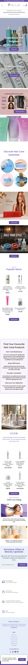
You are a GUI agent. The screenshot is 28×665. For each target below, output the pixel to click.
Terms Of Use (14, 639)
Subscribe (22, 564)
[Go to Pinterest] (18, 652)
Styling (7, 180)
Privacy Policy (14, 637)
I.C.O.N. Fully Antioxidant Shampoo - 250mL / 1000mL (8, 463)
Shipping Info (14, 643)
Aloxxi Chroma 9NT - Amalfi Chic (20, 309)
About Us (14, 634)
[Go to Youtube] (15, 652)
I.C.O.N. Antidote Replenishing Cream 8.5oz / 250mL (20, 463)
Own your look (14, 75)
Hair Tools (20, 180)
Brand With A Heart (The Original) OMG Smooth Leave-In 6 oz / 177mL (7, 310)
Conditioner (20, 166)
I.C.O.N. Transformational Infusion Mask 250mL (8, 484)
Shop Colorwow (20, 111)
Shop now (14, 49)
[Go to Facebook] (10, 652)
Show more (14, 319)
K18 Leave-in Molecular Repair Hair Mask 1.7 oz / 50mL (8, 288)
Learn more (14, 222)
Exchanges (14, 645)
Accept (22, 659)
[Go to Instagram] (13, 652)
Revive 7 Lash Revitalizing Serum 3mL (20, 288)
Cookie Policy (14, 641)
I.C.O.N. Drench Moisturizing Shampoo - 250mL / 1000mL (20, 484)
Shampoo (7, 166)
